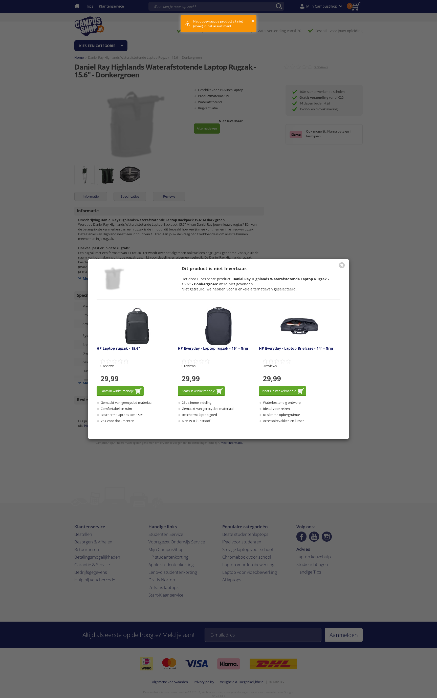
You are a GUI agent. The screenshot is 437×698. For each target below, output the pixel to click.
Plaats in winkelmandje (116, 391)
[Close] (342, 265)
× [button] (252, 20)
